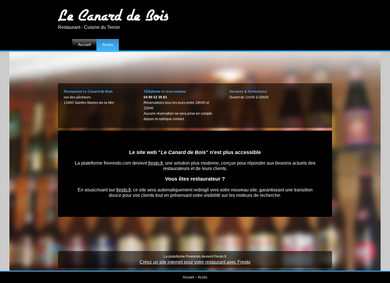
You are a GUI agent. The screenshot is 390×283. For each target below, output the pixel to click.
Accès (107, 44)
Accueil (84, 44)
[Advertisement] (195, 66)
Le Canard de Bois (113, 15)
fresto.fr (155, 163)
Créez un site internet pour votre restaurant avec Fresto (195, 262)
